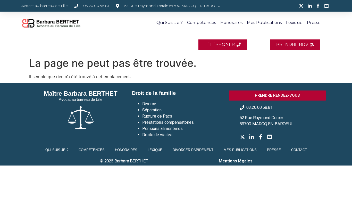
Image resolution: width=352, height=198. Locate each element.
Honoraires (231, 22)
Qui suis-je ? (169, 22)
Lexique (294, 22)
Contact (299, 150)
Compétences (201, 22)
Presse (314, 22)
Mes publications (264, 22)
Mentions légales (236, 161)
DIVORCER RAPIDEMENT (193, 150)
